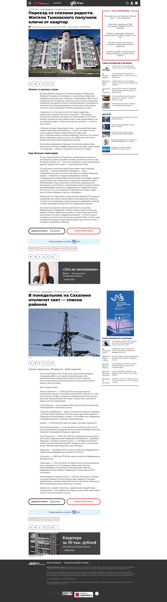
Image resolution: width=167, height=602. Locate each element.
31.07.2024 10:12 (34, 9)
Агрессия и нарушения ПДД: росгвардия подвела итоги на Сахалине (120, 26)
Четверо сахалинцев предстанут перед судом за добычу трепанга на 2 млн (120, 35)
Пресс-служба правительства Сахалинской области (47, 78)
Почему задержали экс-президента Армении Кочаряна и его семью (123, 140)
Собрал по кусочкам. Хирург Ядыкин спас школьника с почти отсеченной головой (125, 380)
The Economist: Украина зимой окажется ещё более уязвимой (122, 133)
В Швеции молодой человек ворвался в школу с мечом (121, 148)
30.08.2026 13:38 (34, 292)
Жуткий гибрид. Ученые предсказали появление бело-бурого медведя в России (125, 358)
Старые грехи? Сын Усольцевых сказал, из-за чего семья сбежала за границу (124, 83)
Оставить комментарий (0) (83, 231)
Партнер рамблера (54, 593)
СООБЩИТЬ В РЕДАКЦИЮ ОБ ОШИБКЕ (76, 563)
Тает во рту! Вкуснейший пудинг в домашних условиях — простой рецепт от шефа (124, 98)
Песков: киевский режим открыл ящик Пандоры (123, 125)
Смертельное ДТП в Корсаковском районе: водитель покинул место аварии (120, 54)
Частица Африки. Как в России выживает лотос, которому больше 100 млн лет (124, 75)
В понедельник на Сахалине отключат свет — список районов (120, 17)
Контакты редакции (54, 563)
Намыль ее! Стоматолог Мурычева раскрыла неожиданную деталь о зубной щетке (124, 90)
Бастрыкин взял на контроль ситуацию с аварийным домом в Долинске (120, 44)
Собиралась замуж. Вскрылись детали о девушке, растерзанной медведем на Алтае (123, 350)
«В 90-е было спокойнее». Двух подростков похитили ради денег (124, 67)
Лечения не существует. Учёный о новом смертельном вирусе (124, 104)
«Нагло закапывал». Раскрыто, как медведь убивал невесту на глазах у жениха (124, 373)
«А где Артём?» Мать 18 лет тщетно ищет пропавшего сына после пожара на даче (124, 365)
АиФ (30, 358)
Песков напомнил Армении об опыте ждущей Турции (124, 118)
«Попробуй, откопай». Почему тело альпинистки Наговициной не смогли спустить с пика (124, 343)
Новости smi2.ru (36, 285)
